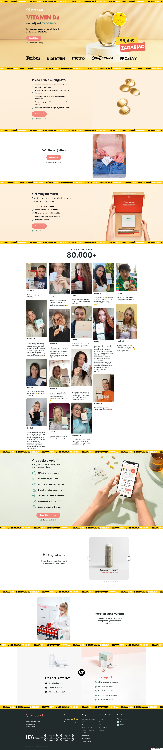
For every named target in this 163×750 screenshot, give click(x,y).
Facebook (123, 722)
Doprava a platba (87, 725)
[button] (129, 558)
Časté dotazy (86, 741)
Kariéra (101, 731)
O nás (101, 719)
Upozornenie (86, 738)
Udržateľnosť (103, 722)
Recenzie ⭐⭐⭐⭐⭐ (71, 719)
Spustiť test (33, 38)
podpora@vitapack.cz (33, 722)
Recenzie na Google (70, 722)
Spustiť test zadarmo (48, 515)
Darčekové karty (87, 728)
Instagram (123, 719)
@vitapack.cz (30, 724)
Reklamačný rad (87, 722)
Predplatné (85, 735)
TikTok (122, 725)
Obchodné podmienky (89, 719)
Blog (100, 725)
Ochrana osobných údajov (88, 732)
